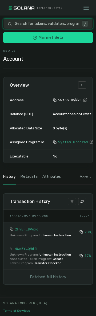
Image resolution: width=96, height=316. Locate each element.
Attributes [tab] (51, 176)
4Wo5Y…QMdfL (26, 249)
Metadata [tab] (29, 176)
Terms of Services (16, 311)
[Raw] (82, 85)
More (84, 177)
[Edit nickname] (85, 100)
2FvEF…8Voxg (26, 229)
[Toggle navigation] (86, 7)
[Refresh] (82, 201)
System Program (73, 142)
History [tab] (9, 176)
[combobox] (47, 23)
